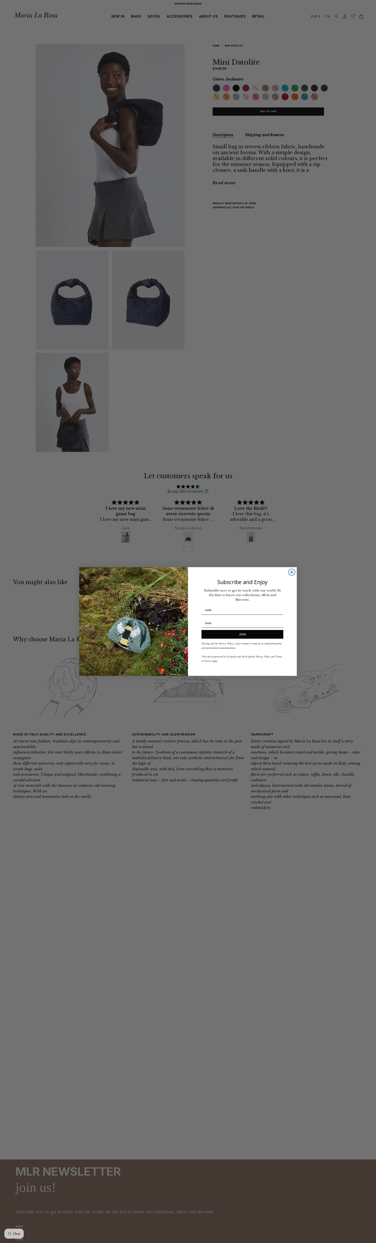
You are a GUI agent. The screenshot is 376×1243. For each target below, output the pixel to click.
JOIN (242, 634)
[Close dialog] (292, 572)
